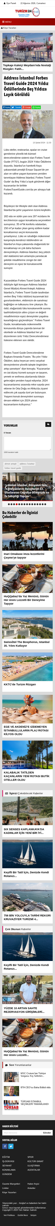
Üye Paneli (11, 3)
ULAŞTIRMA (34, 1165)
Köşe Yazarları (9, 28)
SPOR (30, 1157)
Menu (8, 22)
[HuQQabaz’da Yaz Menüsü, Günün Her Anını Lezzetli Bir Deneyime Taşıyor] (27, 578)
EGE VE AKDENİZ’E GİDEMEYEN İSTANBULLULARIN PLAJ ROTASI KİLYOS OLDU (26, 730)
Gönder (47, 1132)
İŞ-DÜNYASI (8, 1161)
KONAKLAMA (8, 1170)
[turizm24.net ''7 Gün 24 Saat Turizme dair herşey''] (27, 12)
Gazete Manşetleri (11, 1184)
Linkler (5, 1188)
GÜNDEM (7, 1174)
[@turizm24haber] (10, 1146)
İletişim (33, 1215)
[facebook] (4, 1146)
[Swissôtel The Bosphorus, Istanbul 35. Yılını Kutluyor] (27, 624)
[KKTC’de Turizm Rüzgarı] (27, 666)
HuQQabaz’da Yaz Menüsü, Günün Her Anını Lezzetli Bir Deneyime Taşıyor (26, 600)
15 (45, 504)
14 (43, 504)
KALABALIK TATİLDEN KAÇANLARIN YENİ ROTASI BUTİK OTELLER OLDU (27, 776)
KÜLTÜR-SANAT (36, 1161)
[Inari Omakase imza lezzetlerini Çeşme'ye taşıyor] (27, 536)
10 (32, 504)
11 (35, 504)
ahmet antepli (10, 464)
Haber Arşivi (33, 1184)
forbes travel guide (13, 468)
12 (37, 504)
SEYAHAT (7, 1165)
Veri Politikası (9, 1215)
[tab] (48, 424)
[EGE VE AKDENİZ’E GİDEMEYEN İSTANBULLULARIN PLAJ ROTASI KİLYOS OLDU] (27, 709)
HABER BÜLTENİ (10, 1126)
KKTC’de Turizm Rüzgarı (20, 684)
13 (40, 504)
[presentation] (48, 424)
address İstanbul (27, 464)
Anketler (31, 1188)
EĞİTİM (6, 1157)
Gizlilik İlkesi (23, 1215)
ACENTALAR (34, 1170)
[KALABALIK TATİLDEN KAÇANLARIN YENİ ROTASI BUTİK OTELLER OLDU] (27, 754)
